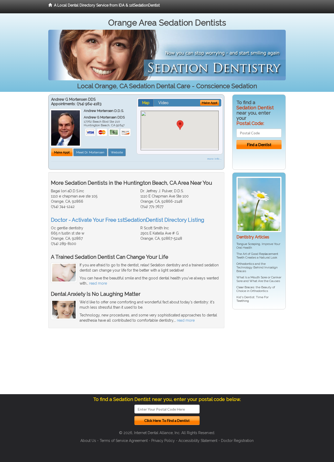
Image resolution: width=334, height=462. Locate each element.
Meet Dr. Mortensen (90, 152)
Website (117, 152)
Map (146, 103)
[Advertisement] (259, 354)
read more (98, 283)
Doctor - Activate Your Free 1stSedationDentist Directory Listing (127, 220)
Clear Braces (245, 287)
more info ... (214, 158)
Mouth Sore (258, 277)
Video (163, 103)
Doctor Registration (237, 441)
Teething (242, 301)
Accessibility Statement (197, 441)
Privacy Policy (163, 441)
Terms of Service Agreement (124, 441)
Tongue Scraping (248, 244)
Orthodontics (245, 264)
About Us (88, 441)
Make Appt (62, 152)
